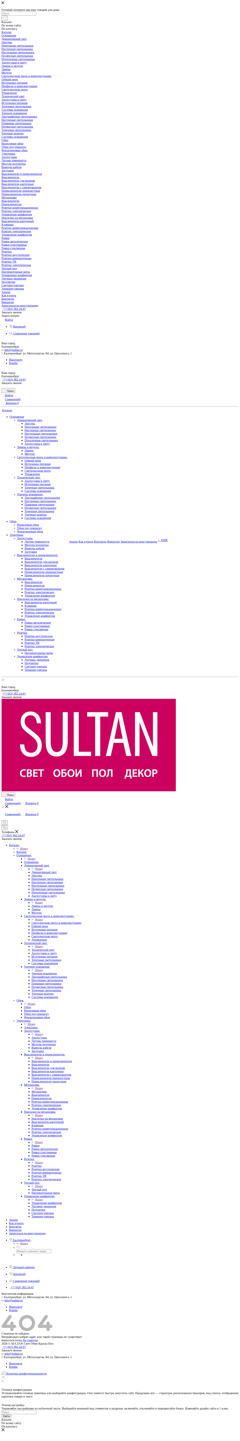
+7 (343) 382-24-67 (14, 309)
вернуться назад (12, 1340)
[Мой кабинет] (3, 818)
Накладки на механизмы (47, 1118)
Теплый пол (39, 1189)
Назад (24, 848)
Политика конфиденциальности (26, 1373)
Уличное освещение (44, 973)
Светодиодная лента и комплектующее (56, 922)
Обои (27, 1007)
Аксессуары (39, 1037)
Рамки (36, 1145)
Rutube (13, 363)
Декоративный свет (44, 872)
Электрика (31, 1027)
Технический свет (43, 949)
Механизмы (39, 1091)
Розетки (37, 1165)
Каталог (21, 852)
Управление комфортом (47, 1203)
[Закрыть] (3, 1377)
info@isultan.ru (13, 350)
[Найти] (5, 18)
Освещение (31, 862)
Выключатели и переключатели (52, 1061)
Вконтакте (15, 359)
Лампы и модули (42, 906)
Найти (6, 1416)
